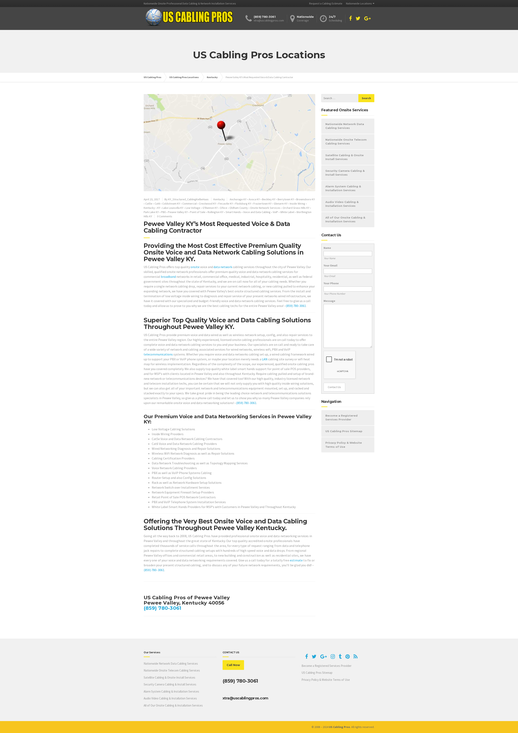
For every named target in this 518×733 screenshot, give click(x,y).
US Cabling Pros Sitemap (343, 431)
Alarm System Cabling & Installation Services (343, 188)
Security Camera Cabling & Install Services (345, 172)
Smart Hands (233, 212)
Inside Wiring (297, 203)
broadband (168, 277)
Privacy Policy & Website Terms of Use (343, 444)
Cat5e (148, 203)
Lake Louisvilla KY (172, 208)
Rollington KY (215, 212)
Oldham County (238, 208)
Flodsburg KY (243, 203)
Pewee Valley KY (178, 212)
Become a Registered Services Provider (341, 417)
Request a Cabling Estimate (325, 3)
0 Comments (164, 216)
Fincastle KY (225, 203)
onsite (195, 267)
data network (222, 267)
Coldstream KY (171, 203)
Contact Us (334, 387)
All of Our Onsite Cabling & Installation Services (345, 219)
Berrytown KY (286, 199)
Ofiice (223, 208)
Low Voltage (193, 208)
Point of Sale (197, 212)
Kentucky (219, 199)
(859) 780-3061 (296, 306)
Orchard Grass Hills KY (296, 208)
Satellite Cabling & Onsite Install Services (344, 157)
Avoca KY (254, 199)
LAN (264, 359)
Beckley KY (268, 199)
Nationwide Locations (359, 3)
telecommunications (158, 354)
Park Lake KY (151, 212)
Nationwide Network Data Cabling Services (344, 126)
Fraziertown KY (262, 203)
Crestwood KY (207, 203)
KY (158, 208)
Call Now (233, 665)
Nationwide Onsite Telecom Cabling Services (346, 141)
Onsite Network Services (265, 208)
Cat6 (157, 203)
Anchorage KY (238, 199)
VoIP (275, 212)
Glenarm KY (281, 203)
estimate (296, 560)
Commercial (189, 203)
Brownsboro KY (305, 199)
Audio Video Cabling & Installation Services (342, 204)
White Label (287, 212)
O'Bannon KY (210, 208)
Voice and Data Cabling (257, 212)
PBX (163, 212)
